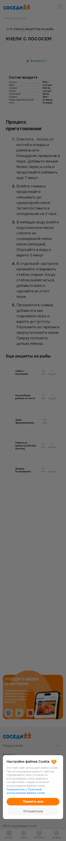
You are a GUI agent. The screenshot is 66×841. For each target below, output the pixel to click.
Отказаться (33, 811)
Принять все (33, 802)
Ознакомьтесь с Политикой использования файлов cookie (26, 791)
